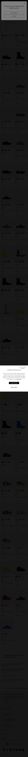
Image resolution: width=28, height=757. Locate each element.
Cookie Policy (18, 379)
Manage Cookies (14, 387)
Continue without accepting (22, 368)
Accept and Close (14, 383)
